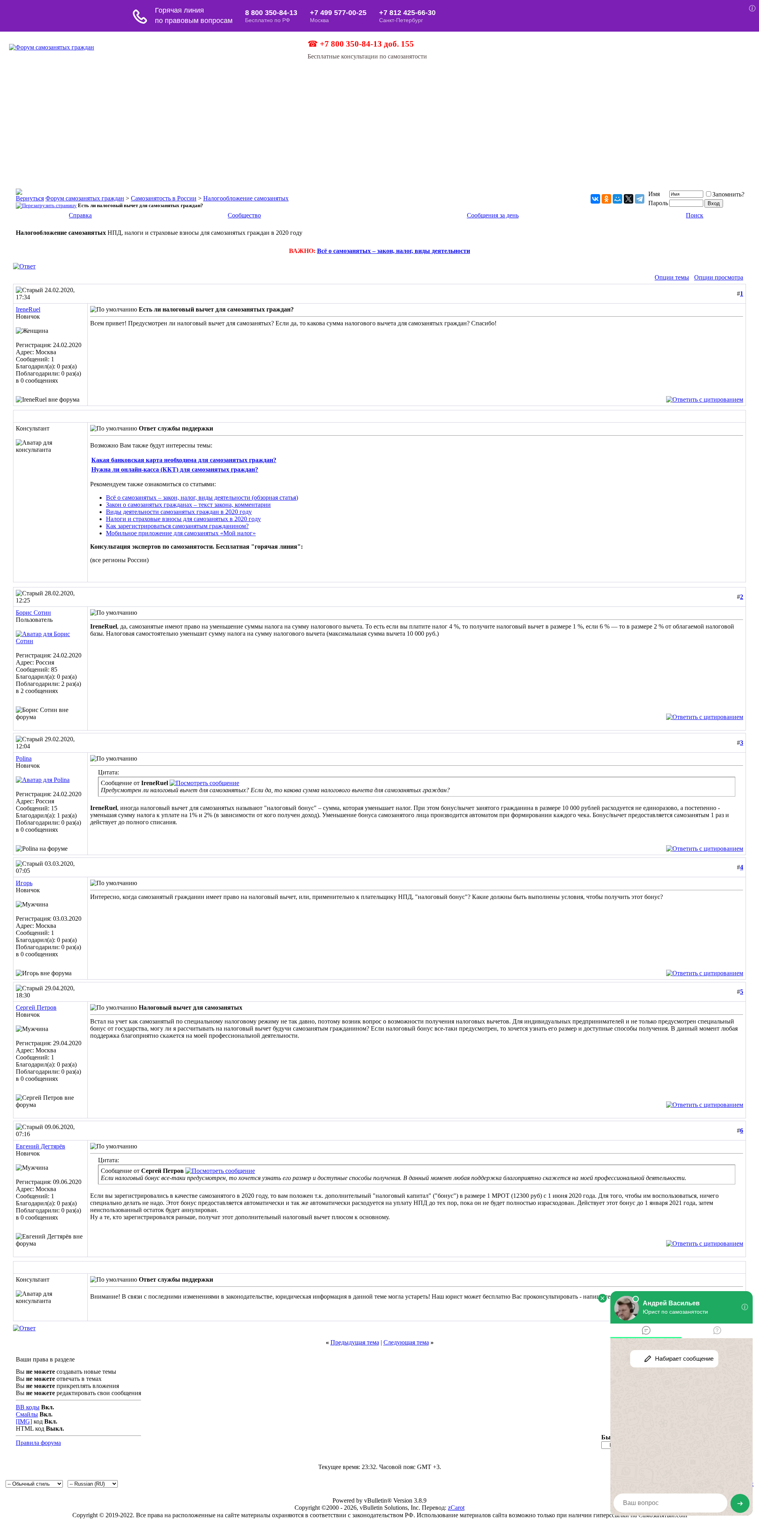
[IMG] (24, 1421)
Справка (80, 215)
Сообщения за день (493, 215)
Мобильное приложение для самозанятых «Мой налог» (181, 533)
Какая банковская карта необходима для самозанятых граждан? (183, 460)
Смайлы (27, 1414)
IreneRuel (28, 309)
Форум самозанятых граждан (84, 198)
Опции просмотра (718, 277)
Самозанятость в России (163, 198)
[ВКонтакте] (595, 199)
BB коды (28, 1407)
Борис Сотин (33, 612)
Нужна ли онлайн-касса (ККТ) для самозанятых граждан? (174, 469)
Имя (654, 194)
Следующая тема (406, 1342)
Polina (24, 758)
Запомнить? (728, 194)
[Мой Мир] (617, 199)
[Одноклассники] (606, 199)
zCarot (456, 1507)
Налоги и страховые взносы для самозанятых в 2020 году (183, 519)
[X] (628, 199)
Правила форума (38, 1442)
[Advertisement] (379, 119)
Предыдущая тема (354, 1342)
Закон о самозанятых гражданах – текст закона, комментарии (188, 504)
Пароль (658, 203)
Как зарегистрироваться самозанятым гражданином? (177, 526)
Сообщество (244, 215)
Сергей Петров (36, 1007)
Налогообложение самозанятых (246, 198)
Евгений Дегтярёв (40, 1146)
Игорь (24, 883)
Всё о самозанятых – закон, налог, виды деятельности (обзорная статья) (202, 497)
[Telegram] (639, 199)
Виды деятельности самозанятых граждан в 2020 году (179, 511)
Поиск (694, 215)
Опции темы (672, 277)
